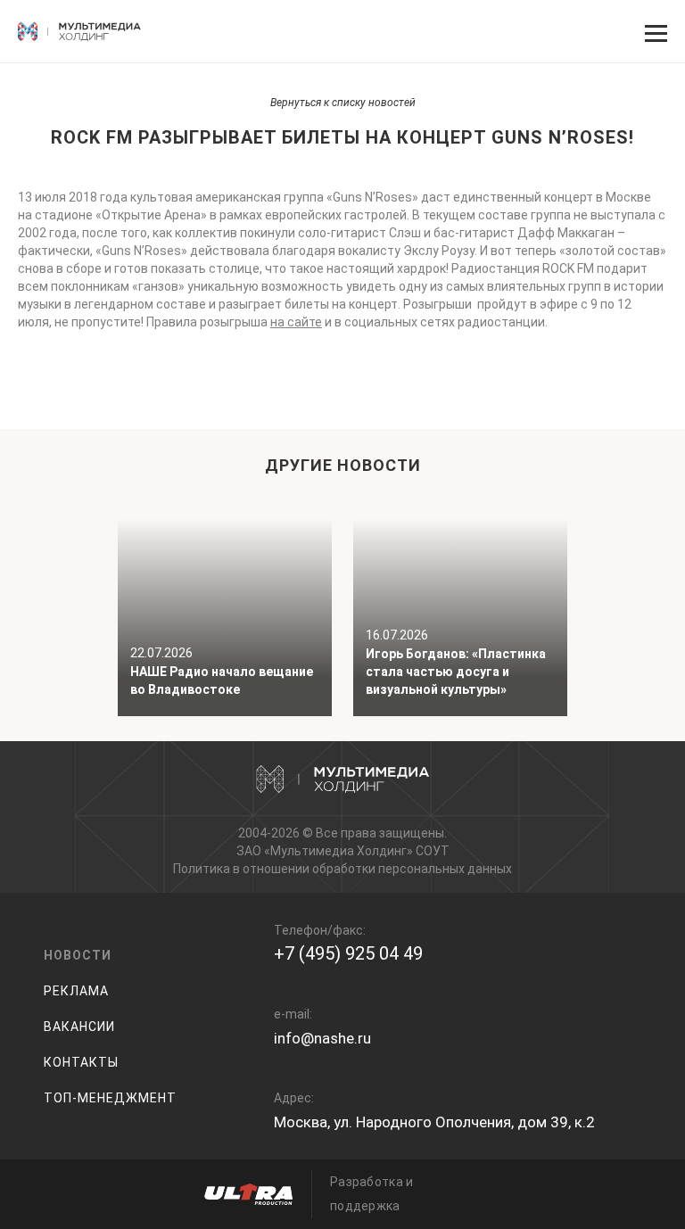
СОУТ (433, 851)
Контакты (81, 1062)
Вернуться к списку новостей (343, 102)
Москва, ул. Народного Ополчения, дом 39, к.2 (434, 1122)
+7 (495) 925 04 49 (348, 953)
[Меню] (654, 31)
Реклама (76, 991)
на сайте (296, 322)
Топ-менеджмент (110, 1098)
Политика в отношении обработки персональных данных (342, 869)
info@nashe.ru (322, 1038)
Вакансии (79, 1026)
